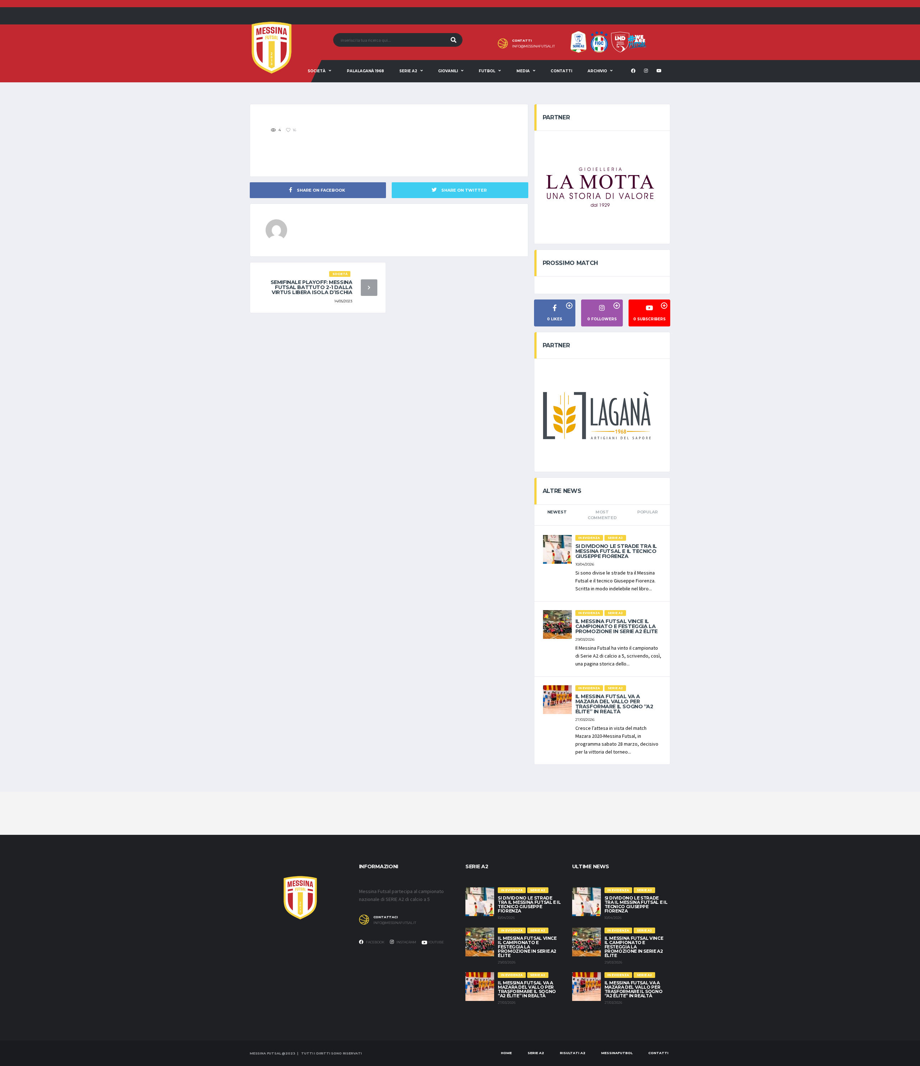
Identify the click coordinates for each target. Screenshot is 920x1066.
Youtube (435, 942)
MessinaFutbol (616, 1053)
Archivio (597, 71)
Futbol (487, 71)
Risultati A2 (572, 1053)
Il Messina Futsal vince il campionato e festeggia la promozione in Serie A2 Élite (616, 626)
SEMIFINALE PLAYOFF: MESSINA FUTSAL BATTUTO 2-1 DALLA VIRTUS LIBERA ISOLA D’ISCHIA (312, 287)
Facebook (375, 942)
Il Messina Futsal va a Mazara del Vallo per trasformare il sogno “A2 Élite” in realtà (614, 704)
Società (317, 71)
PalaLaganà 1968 (365, 71)
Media (523, 71)
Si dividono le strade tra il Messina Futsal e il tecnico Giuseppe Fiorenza (616, 551)
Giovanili (448, 71)
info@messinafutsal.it (533, 46)
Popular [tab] (647, 511)
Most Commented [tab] (602, 515)
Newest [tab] (557, 511)
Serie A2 (408, 71)
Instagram (406, 942)
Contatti (561, 71)
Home (506, 1053)
